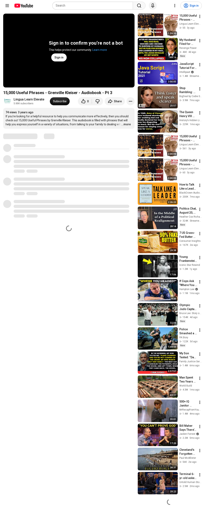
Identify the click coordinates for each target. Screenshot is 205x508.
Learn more (99, 49)
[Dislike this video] (97, 101)
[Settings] (174, 5)
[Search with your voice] (153, 6)
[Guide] (7, 5)
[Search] (139, 6)
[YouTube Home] (23, 5)
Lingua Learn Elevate (29, 99)
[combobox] (94, 5)
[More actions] (131, 101)
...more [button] (126, 124)
